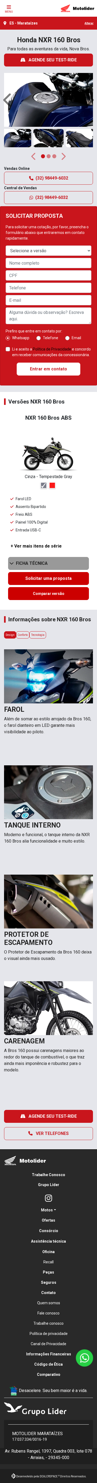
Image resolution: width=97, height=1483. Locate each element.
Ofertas (48, 1220)
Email (76, 338)
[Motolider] (77, 8)
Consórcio (48, 1231)
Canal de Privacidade (48, 1344)
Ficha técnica (32, 563)
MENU (9, 11)
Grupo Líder (48, 1185)
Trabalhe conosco (48, 1323)
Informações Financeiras (48, 1354)
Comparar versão (48, 593)
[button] (8, 100)
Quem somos (48, 1303)
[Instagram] (48, 1198)
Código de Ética (48, 1364)
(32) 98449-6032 (52, 178)
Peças (48, 1272)
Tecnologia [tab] (37, 635)
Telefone (50, 338)
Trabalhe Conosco (48, 1175)
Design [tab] (10, 635)
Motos (47, 1210)
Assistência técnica (48, 1241)
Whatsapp (20, 338)
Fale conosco (48, 1313)
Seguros (48, 1282)
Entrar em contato (48, 368)
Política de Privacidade (52, 349)
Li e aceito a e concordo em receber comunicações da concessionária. (51, 352)
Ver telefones (52, 1133)
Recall (48, 1262)
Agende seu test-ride (52, 59)
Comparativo (48, 1374)
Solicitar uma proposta (48, 578)
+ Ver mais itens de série (36, 546)
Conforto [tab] (23, 635)
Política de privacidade (49, 1333)
